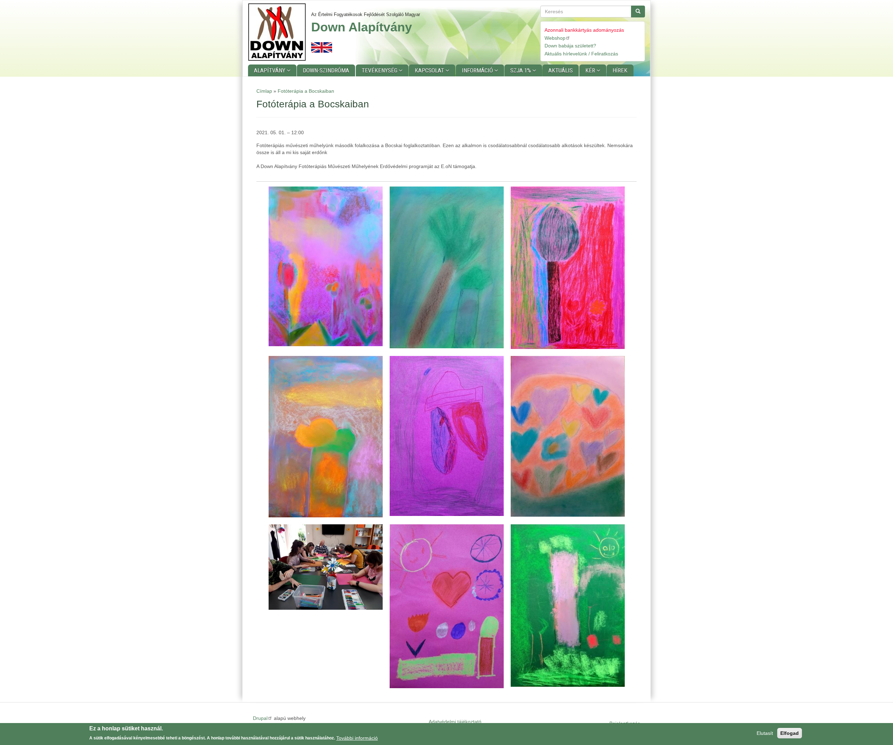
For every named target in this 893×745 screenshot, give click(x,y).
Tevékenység (380, 70)
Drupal (260, 718)
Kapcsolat (430, 70)
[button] (326, 266)
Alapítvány (270, 70)
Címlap (264, 91)
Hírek (620, 70)
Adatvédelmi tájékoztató (455, 721)
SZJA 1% (521, 70)
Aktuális (560, 70)
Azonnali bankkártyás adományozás (584, 30)
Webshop (555, 38)
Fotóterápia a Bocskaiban (306, 91)
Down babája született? (570, 45)
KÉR (590, 70)
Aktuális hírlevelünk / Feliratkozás (581, 53)
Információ (478, 70)
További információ (357, 737)
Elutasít (765, 733)
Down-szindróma (326, 70)
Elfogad (789, 733)
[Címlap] (279, 32)
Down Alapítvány (361, 27)
